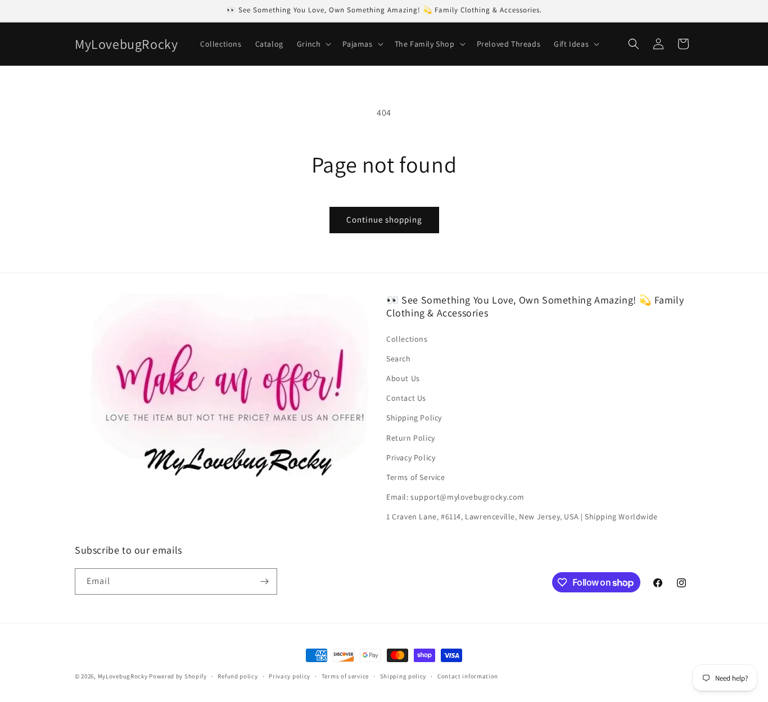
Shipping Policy (414, 418)
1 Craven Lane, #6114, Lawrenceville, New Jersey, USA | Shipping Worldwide (522, 516)
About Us (403, 378)
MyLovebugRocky (123, 676)
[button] (313, 44)
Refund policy (237, 676)
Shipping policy (403, 676)
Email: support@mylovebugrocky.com (455, 497)
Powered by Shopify (178, 676)
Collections (407, 339)
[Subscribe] (264, 581)
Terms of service (345, 676)
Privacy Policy (410, 457)
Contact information (467, 676)
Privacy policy (289, 676)
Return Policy (410, 438)
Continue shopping (384, 219)
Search (398, 359)
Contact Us (406, 398)
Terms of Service (415, 477)
